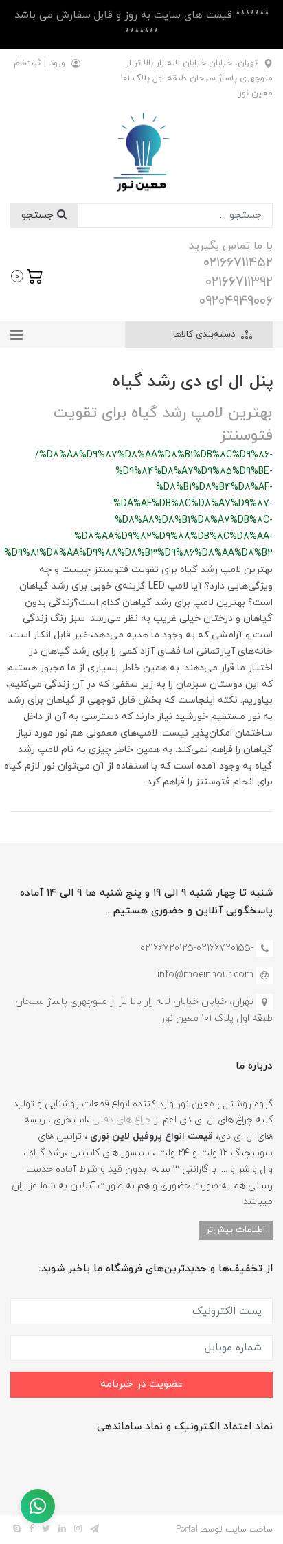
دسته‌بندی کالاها (205, 334)
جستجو (39, 215)
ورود (57, 63)
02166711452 (238, 263)
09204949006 (236, 301)
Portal (187, 1529)
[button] (27, 274)
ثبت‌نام (27, 63)
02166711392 (239, 282)
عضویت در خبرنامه (141, 1384)
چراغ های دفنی (121, 1119)
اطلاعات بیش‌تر (235, 1229)
